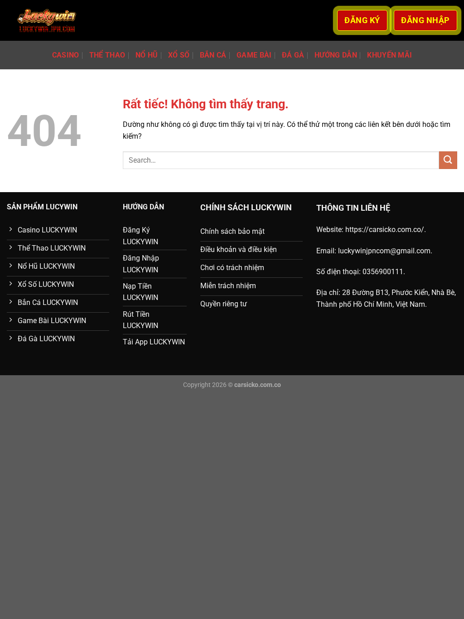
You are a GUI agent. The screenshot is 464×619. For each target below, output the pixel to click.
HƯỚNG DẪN (335, 55)
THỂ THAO (107, 55)
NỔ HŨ (146, 55)
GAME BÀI (254, 55)
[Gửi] (448, 160)
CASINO (65, 55)
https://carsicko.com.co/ (384, 229)
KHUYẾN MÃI (389, 55)
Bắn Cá (213, 55)
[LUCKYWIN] (47, 21)
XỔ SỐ (179, 55)
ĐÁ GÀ (293, 55)
